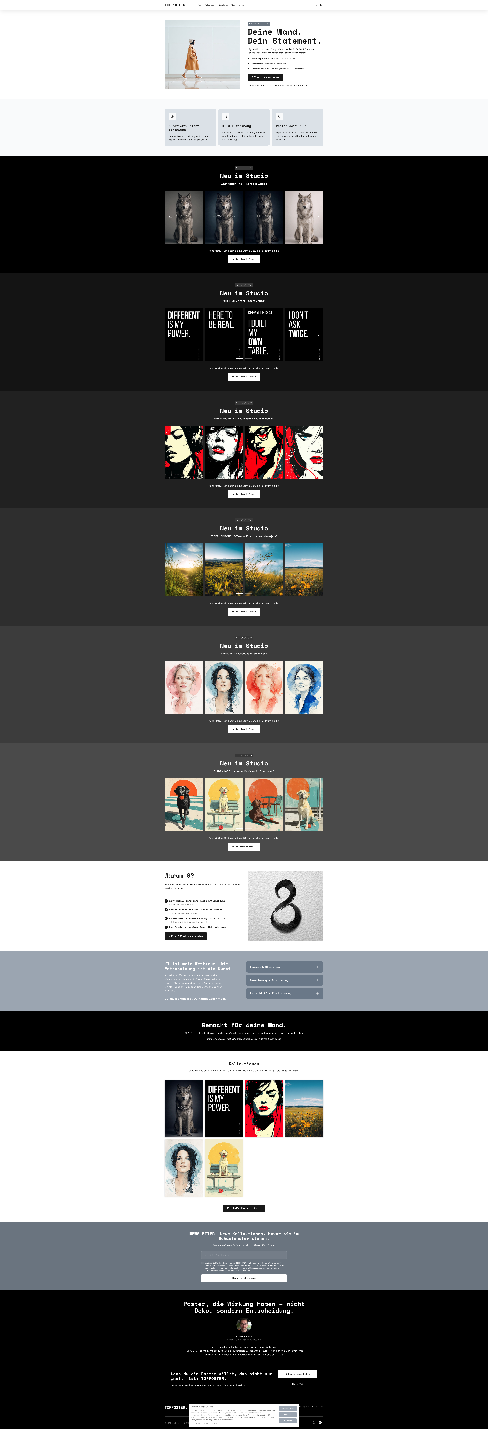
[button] (317, 217)
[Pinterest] (321, 5)
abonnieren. (302, 85)
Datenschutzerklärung (200, 1423)
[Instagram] (316, 5)
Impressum (215, 1423)
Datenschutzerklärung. (240, 1270)
